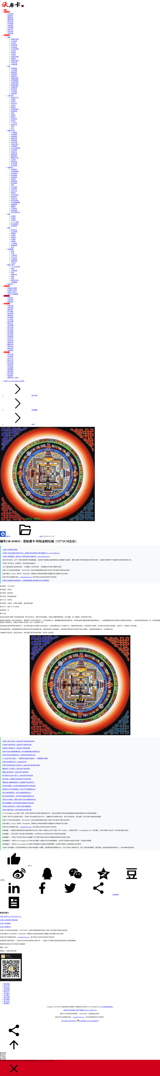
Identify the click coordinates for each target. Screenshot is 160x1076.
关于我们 (7, 995)
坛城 (40, 536)
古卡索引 (10, 319)
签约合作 (10, 366)
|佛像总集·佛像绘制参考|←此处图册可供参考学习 (18, 782)
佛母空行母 (11, 130)
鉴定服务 (10, 371)
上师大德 (10, 95)
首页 (5, 10)
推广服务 (10, 373)
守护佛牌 (10, 27)
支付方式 (10, 358)
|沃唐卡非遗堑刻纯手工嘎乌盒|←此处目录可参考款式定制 (21, 765)
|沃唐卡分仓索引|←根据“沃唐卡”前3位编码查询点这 (19, 799)
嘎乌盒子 (10, 29)
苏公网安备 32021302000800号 (89, 1021)
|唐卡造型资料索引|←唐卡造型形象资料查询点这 (18, 796)
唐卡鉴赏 (10, 335)
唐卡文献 (10, 327)
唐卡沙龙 (7, 1001)
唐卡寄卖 (7, 286)
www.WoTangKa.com (14, 916)
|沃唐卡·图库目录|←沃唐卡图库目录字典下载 (16, 810)
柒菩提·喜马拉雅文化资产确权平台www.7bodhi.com (80, 1010)
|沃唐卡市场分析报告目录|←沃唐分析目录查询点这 (18, 755)
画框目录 (10, 301)
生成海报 (115, 894)
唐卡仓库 (7, 12)
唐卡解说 (10, 333)
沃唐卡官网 (3, 916)
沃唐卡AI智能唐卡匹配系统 (9, 920)
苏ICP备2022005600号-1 (69, 1021)
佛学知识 (10, 346)
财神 (8, 228)
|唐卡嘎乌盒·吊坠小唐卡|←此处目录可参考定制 (17, 775)
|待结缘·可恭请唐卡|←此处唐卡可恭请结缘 (16, 748)
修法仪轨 (10, 348)
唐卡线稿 (10, 331)
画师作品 (10, 315)
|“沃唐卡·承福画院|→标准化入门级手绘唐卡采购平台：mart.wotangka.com (26, 556)
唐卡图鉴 (10, 317)
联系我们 (10, 375)
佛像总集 (10, 18)
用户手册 (10, 354)
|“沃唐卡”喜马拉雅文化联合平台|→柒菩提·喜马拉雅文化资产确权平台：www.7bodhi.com (31, 553)
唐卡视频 (10, 321)
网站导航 (7, 984)
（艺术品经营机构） (107, 1007)
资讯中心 (7, 303)
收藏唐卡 (10, 16)
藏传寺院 (10, 342)
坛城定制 (10, 340)
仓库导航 (10, 14)
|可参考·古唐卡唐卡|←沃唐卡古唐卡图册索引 (16, 806)
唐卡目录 (7, 35)
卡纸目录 (10, 300)
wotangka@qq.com (25, 577)
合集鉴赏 (10, 25)
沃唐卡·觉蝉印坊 (5, 927)
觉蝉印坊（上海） (13, 377)
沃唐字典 (10, 33)
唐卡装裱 (10, 362)
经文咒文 (10, 338)
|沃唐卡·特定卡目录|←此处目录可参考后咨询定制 (18, 741)
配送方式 (10, 360)
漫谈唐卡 (10, 309)
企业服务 (10, 368)
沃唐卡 (8, 536)
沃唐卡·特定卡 (12, 292)
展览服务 (10, 370)
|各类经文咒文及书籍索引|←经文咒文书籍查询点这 (18, 789)
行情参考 (10, 23)
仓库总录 (10, 31)
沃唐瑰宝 (10, 350)
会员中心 (7, 352)
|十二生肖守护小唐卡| (9, 758)
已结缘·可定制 (12, 290)
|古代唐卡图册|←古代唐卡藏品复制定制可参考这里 (18, 786)
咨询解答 (10, 336)
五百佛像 (10, 325)
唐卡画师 (10, 313)
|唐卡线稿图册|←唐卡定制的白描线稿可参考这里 (18, 803)
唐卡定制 (7, 997)
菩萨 (8, 66)
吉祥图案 (10, 249)
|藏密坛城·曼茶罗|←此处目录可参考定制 (15, 772)
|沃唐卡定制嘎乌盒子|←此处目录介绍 (14, 762)
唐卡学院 (10, 329)
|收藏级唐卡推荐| (42, 758)
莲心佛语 (10, 311)
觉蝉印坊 (7, 296)
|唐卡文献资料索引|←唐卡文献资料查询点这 (16, 792)
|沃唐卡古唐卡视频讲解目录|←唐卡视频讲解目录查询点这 (21, 751)
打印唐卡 (10, 298)
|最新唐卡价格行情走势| (26, 758)
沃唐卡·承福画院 (12, 294)
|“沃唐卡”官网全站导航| (9, 549)
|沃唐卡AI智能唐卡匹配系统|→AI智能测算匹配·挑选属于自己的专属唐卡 (25, 580)
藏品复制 (10, 19)
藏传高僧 (10, 344)
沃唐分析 (10, 305)
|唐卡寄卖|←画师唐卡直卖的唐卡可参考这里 (16, 779)
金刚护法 (10, 167)
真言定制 (10, 21)
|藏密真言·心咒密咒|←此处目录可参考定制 (16, 768)
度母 (8, 214)
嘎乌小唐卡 (11, 265)
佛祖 (8, 37)
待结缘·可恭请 (12, 288)
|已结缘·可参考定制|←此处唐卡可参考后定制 (16, 744)
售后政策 (10, 364)
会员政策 (10, 356)
